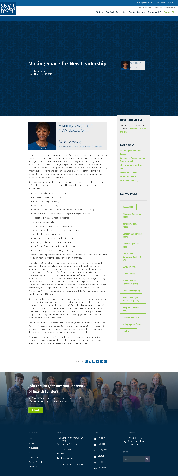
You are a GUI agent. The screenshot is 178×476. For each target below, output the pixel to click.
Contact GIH (158, 7)
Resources (141, 12)
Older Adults (131, 317)
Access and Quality (128, 172)
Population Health (128, 176)
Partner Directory (160, 3)
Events (132, 12)
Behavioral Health (131, 225)
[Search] (96, 12)
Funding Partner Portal (144, 3)
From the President (37, 71)
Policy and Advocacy (129, 180)
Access (128, 207)
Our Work (110, 12)
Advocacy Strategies (132, 215)
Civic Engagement (131, 245)
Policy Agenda (132, 324)
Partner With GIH (155, 12)
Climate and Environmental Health (132, 257)
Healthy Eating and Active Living (131, 299)
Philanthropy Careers (144, 7)
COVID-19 (129, 267)
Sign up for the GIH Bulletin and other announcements (136, 441)
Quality (128, 331)
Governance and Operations (130, 282)
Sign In (170, 3)
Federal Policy (131, 274)
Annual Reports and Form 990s (71, 464)
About (101, 12)
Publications (121, 12)
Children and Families (132, 235)
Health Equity (131, 291)
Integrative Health (131, 309)
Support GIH (169, 12)
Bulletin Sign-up (170, 7)
